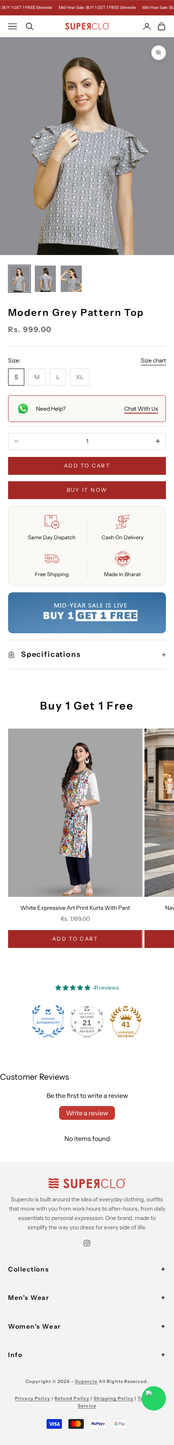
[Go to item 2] (45, 279)
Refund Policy (72, 1398)
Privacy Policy (32, 1398)
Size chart (153, 360)
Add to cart (87, 465)
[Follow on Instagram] (87, 1243)
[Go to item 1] (19, 279)
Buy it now (87, 490)
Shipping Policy (113, 1398)
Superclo (86, 1381)
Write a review (87, 1113)
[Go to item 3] (71, 279)
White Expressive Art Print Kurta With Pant (75, 907)
